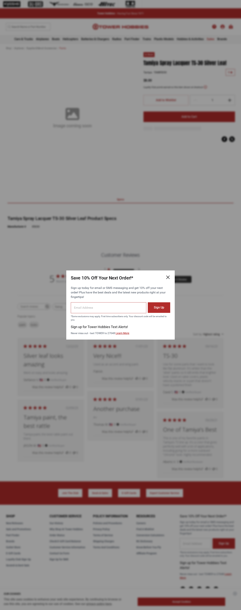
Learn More (122, 333)
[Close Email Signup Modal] (168, 277)
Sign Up (159, 307)
